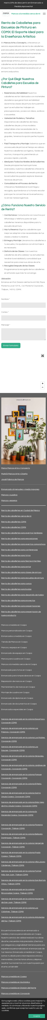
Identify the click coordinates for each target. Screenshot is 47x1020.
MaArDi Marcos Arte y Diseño (14, 474)
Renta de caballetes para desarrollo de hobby (22, 595)
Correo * (5, 312)
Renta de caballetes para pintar (16, 567)
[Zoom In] (42, 383)
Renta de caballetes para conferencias (19, 550)
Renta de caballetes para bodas (16, 589)
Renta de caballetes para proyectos (18, 601)
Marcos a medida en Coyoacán (15, 993)
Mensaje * (5, 325)
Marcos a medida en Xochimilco (15, 982)
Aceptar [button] (36, 1016)
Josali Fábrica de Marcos (12, 479)
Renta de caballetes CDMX (13, 522)
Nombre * (5, 299)
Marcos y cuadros (9, 495)
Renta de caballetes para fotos (16, 555)
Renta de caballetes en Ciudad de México (20, 510)
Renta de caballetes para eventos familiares (21, 533)
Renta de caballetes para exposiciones (19, 539)
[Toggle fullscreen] (42, 356)
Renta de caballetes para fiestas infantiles (21, 561)
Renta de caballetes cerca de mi (16, 516)
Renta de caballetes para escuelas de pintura (22, 578)
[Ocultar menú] (44, 13)
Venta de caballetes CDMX (13, 527)
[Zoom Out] (42, 387)
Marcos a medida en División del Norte (18, 988)
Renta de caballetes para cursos (16, 584)
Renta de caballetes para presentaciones (20, 606)
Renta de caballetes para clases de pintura (21, 572)
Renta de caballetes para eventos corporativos (23, 544)
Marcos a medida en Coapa (14, 977)
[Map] (23, 371)
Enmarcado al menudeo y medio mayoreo (20, 489)
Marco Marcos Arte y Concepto (15, 468)
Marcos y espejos (9, 501)
